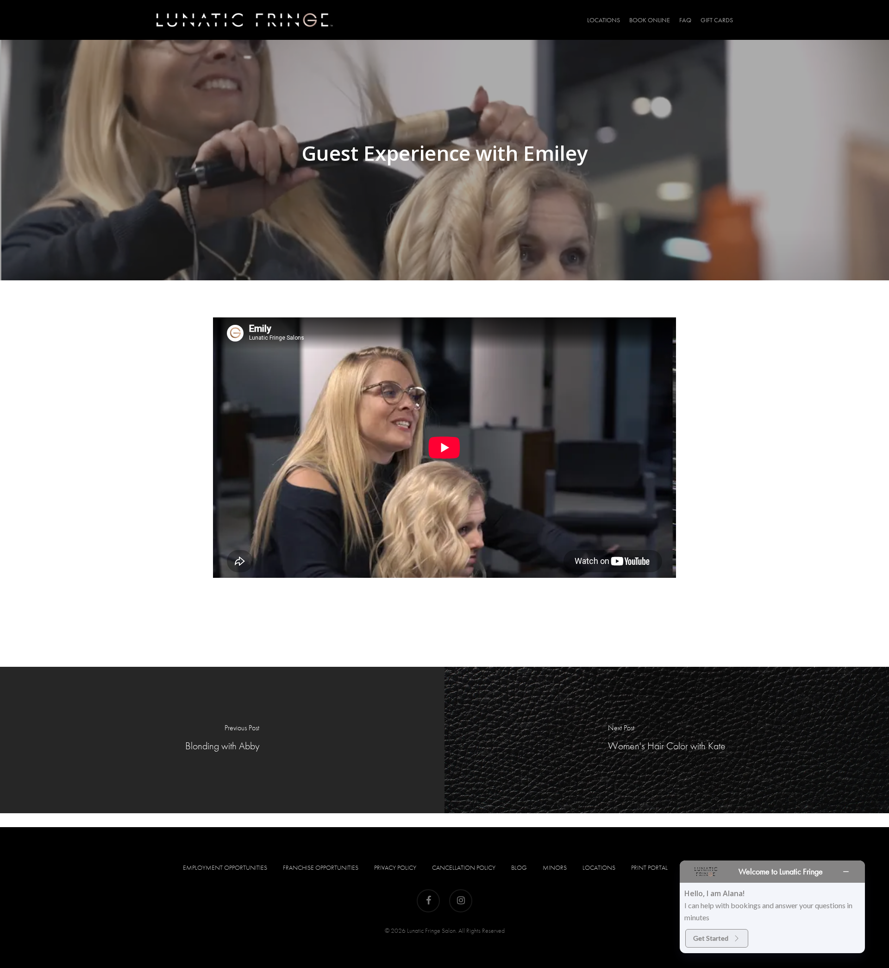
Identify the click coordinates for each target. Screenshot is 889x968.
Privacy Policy (395, 867)
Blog (519, 867)
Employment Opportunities (225, 867)
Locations (598, 867)
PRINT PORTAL (649, 867)
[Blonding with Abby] (222, 740)
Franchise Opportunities (320, 867)
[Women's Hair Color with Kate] (666, 740)
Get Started (710, 938)
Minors (555, 867)
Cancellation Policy (463, 867)
